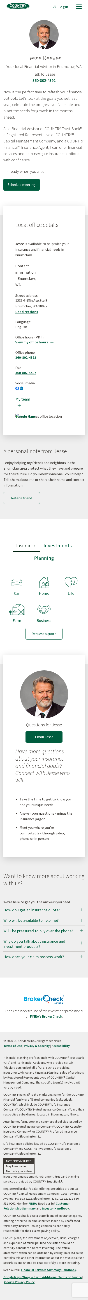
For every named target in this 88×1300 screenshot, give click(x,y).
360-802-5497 (25, 372)
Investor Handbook (55, 1208)
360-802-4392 (44, 80)
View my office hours (34, 342)
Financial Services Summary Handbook (48, 1270)
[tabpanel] (44, 604)
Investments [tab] (58, 545)
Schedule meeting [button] (21, 184)
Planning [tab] (44, 558)
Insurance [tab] (26, 545)
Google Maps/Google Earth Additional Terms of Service (42, 1277)
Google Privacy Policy (19, 1282)
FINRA (33, 1203)
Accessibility (61, 1046)
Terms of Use (12, 1046)
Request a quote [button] (44, 633)
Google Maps (25, 416)
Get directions (26, 311)
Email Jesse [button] (44, 736)
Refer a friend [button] (21, 498)
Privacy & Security (37, 1046)
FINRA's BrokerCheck (46, 1016)
